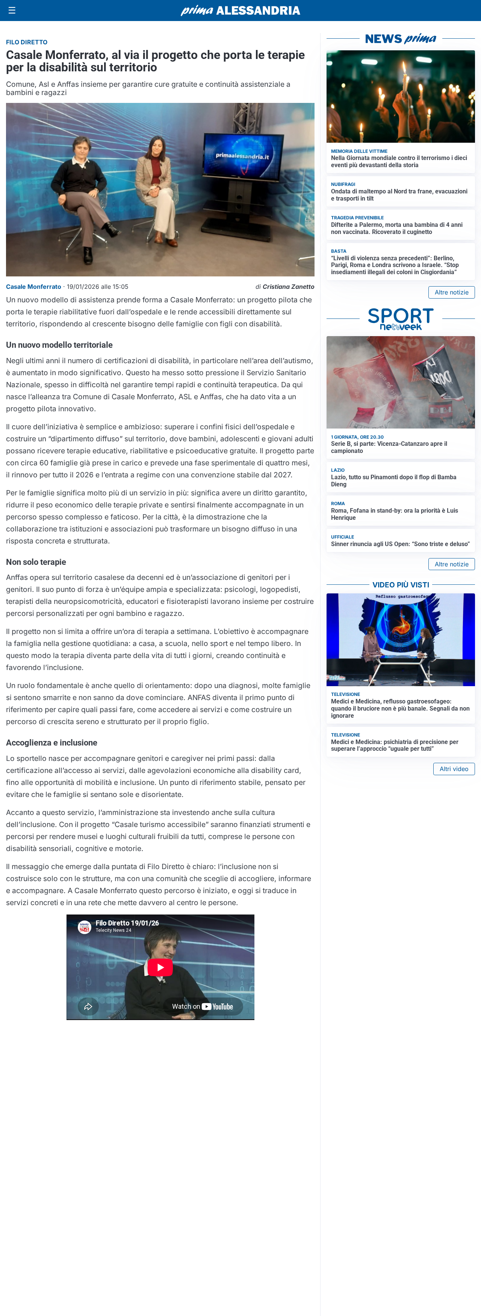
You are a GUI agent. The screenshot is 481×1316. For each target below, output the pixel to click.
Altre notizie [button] (452, 292)
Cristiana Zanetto (289, 286)
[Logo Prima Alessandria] (241, 10)
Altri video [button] (454, 769)
